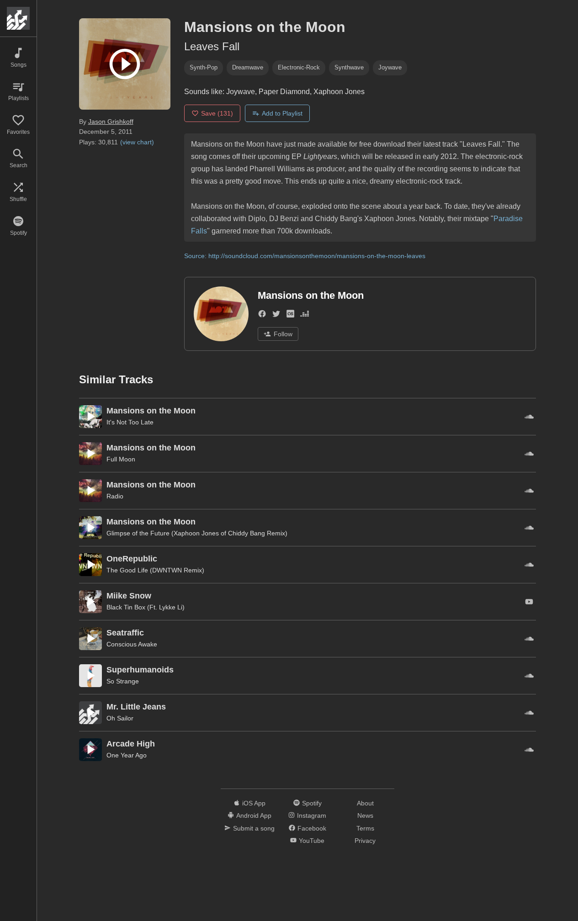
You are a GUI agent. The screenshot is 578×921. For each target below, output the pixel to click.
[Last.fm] (290, 315)
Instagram (311, 815)
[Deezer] (304, 315)
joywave (390, 67)
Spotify (312, 803)
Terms (365, 828)
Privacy (365, 840)
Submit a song (254, 828)
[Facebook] (262, 315)
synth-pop (203, 67)
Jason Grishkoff (110, 121)
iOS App (253, 803)
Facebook (311, 828)
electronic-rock (299, 67)
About (365, 803)
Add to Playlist (282, 113)
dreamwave (247, 67)
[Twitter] (276, 315)
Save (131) (217, 113)
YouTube (311, 840)
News (365, 815)
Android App (253, 815)
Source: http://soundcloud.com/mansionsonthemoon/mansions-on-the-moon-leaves (304, 255)
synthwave (349, 67)
